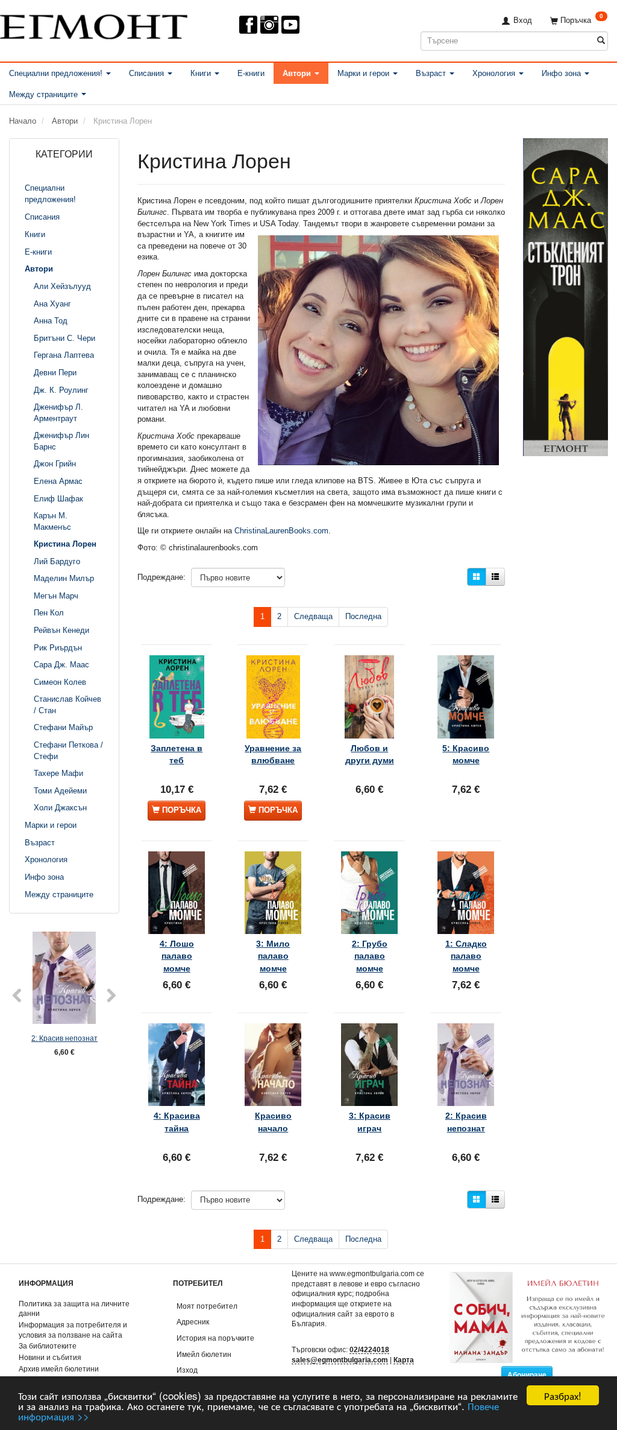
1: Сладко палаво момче (466, 956)
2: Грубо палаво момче (369, 956)
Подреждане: (161, 577)
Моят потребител (207, 1306)
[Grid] (476, 577)
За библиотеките (48, 1346)
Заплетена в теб (176, 754)
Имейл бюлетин (204, 1354)
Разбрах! (562, 1395)
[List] (495, 577)
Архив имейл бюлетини (59, 1369)
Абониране (527, 1375)
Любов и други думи (369, 754)
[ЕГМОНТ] (93, 24)
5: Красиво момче (465, 754)
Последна (363, 616)
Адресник (193, 1322)
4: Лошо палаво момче (177, 956)
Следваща (313, 616)
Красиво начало (273, 1122)
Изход (187, 1370)
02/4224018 (369, 1349)
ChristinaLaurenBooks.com (281, 530)
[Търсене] (601, 40)
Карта (403, 1360)
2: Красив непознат (64, 1038)
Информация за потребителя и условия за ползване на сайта (73, 1330)
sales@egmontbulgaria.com (340, 1360)
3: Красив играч (369, 1122)
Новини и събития (50, 1357)
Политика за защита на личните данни (74, 1309)
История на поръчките (215, 1338)
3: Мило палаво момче (273, 956)
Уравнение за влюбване (273, 754)
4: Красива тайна (177, 1122)
